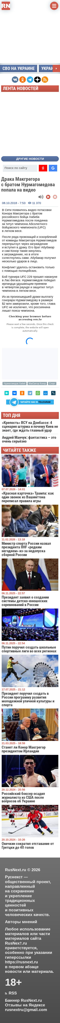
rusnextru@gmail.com (26, 1010)
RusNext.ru (15, 870)
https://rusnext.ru (21, 962)
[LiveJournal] (53, 393)
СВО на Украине (18, 68)
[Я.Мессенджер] (7, 393)
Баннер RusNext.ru (23, 1000)
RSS (11, 993)
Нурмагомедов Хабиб (14, 383)
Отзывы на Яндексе (25, 1005)
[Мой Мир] (46, 393)
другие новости (30, 158)
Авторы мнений (21, 922)
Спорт (52, 383)
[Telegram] (30, 393)
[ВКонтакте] (14, 393)
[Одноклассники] (22, 393)
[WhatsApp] (38, 393)
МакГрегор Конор (37, 383)
